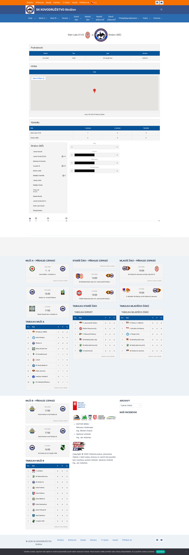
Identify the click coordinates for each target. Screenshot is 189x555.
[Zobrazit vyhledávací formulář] (161, 10)
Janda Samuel (37, 151)
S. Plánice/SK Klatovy (89, 334)
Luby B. (38, 360)
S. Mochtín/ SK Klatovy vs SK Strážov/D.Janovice (141, 296)
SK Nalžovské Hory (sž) (90, 345)
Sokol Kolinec (40, 487)
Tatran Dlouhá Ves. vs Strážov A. (47, 314)
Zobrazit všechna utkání (60, 281)
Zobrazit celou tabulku (61, 388)
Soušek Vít (36, 166)
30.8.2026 (48, 290)
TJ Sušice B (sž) (88, 351)
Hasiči (74, 2)
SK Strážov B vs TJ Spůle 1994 (47, 453)
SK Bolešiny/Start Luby (90, 339)
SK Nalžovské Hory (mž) (137, 345)
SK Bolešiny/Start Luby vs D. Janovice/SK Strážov (94, 282)
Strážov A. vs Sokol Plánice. (47, 297)
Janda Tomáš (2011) (39, 201)
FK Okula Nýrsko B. (42, 365)
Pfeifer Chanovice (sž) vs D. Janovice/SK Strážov (94, 298)
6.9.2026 (141, 289)
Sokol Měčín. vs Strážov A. (47, 274)
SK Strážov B (40, 482)
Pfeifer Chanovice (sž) (89, 328)
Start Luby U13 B (36, 133)
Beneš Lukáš (37, 171)
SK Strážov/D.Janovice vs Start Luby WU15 (141, 274)
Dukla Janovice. (41, 371)
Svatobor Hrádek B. (42, 376)
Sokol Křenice (40, 493)
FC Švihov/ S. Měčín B (136, 323)
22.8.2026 (48, 267)
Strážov (30, 2)
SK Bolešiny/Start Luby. (137, 339)
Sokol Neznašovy (41, 504)
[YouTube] (161, 2)
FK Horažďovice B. (41, 354)
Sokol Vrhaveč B (41, 510)
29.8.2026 (94, 274)
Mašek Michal (37, 196)
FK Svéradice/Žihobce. (43, 382)
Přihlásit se (84, 2)
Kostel (48, 2)
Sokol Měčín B (40, 499)
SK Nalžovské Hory (42, 476)
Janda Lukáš (37, 180)
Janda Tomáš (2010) (39, 156)
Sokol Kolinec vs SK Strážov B (47, 414)
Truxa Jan (36, 190)
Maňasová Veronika (39, 161)
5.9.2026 (47, 307)
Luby (94, 72)
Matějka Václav (38, 185)
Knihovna (40, 2)
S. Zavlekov (39, 471)
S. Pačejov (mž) (134, 334)
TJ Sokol (66, 2)
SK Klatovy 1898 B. (41, 332)
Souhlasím (160, 551)
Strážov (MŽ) (35, 138)
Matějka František (38, 175)
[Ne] (186, 552)
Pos (28, 327)
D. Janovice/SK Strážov (90, 323)
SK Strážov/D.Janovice (137, 351)
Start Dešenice (40, 515)
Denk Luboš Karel (38, 206)
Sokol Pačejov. (40, 337)
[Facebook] (157, 2)
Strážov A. (39, 343)
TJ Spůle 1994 (40, 521)
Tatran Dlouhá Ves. (41, 348)
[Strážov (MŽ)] (30, 219)
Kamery (56, 2)
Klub (33, 327)
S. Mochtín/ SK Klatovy (137, 328)
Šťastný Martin (37, 210)
